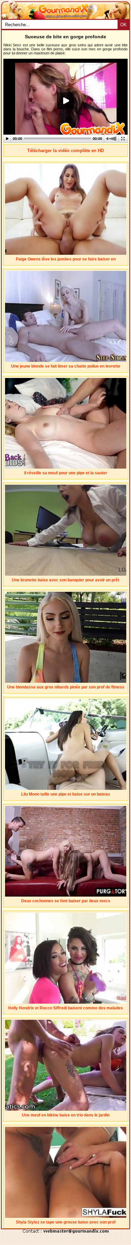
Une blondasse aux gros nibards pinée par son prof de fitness (65, 687)
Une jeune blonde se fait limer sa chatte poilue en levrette (65, 366)
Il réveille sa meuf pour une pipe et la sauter (65, 473)
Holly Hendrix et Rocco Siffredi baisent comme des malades (65, 1008)
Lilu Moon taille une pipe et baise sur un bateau (65, 794)
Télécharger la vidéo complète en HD (65, 150)
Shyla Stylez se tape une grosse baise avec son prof (66, 1222)
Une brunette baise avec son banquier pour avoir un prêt (65, 580)
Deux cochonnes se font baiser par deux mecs (65, 901)
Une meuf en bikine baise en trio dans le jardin (66, 1115)
